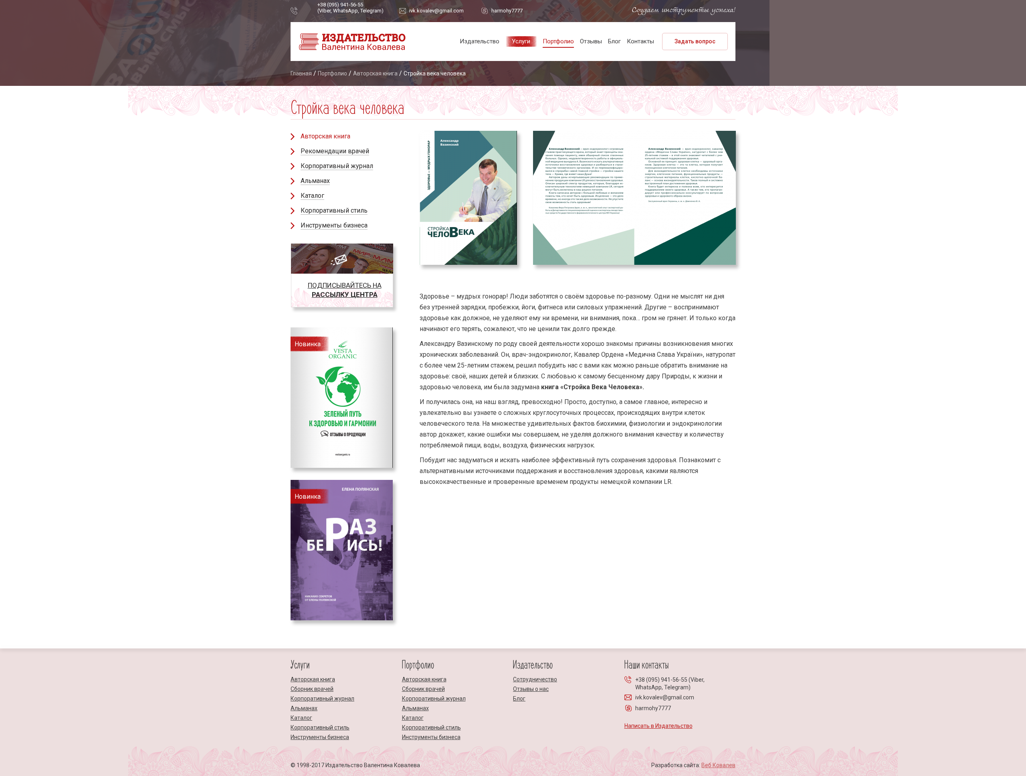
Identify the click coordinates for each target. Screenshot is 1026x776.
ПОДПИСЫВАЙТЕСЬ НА (345, 290)
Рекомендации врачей (335, 151)
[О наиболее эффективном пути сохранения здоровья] (468, 198)
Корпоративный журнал (337, 166)
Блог (614, 41)
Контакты (640, 41)
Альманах (315, 181)
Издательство (479, 41)
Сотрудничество (535, 679)
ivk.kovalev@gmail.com (436, 11)
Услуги (521, 41)
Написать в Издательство (658, 726)
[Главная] (352, 49)
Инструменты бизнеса (334, 225)
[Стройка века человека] (634, 198)
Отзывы (591, 41)
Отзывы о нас (531, 689)
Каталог (312, 195)
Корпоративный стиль (334, 210)
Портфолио (558, 41)
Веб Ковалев (718, 765)
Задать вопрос (695, 41)
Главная (301, 73)
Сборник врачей (312, 689)
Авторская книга (375, 73)
